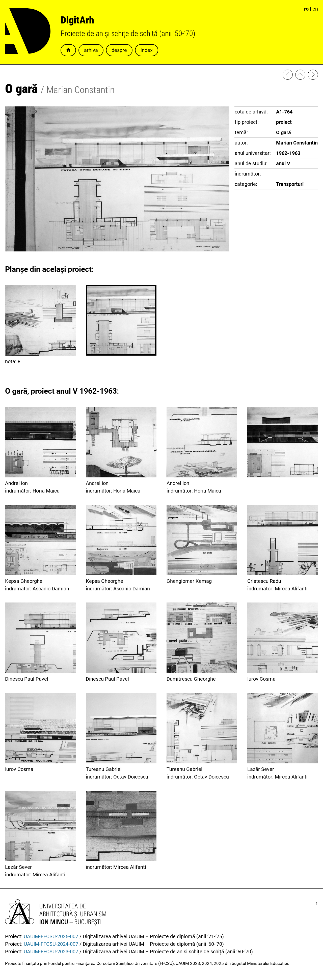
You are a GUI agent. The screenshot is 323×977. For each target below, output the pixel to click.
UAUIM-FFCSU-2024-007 (51, 944)
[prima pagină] (300, 76)
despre (119, 50)
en (315, 9)
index (147, 50)
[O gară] (313, 76)
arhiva (91, 50)
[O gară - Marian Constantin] (288, 76)
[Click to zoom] (117, 250)
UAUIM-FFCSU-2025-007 (51, 936)
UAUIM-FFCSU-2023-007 (51, 952)
